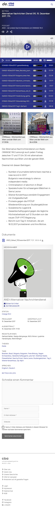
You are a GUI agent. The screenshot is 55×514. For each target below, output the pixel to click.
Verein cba (7, 472)
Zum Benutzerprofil (12, 306)
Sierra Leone (28, 358)
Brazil (11, 353)
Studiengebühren (39, 358)
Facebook (7, 500)
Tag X (49, 358)
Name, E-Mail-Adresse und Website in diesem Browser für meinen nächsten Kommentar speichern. (25, 428)
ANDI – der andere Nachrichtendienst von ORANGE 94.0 (22, 28)
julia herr (32, 356)
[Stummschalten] (44, 60)
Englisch (5, 368)
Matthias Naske (41, 356)
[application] (27, 60)
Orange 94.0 (6, 314)
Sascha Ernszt (18, 358)
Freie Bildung (33, 353)
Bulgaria (17, 353)
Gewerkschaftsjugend (20, 356)
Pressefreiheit (7, 358)
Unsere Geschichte (10, 474)
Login (5, 486)
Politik (4, 346)
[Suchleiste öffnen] (52, 4)
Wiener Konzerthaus (9, 361)
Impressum (7, 488)
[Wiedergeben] (2, 60)
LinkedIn (6, 505)
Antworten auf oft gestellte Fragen (15, 479)
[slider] (21, 60)
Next (52, 128)
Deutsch (12, 368)
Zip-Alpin (20, 361)
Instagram (7, 502)
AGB (5, 493)
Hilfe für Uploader (10, 477)
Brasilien (5, 353)
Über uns (6, 469)
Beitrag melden (9, 373)
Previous (1, 128)
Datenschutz (8, 491)
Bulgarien (23, 353)
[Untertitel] (40, 60)
